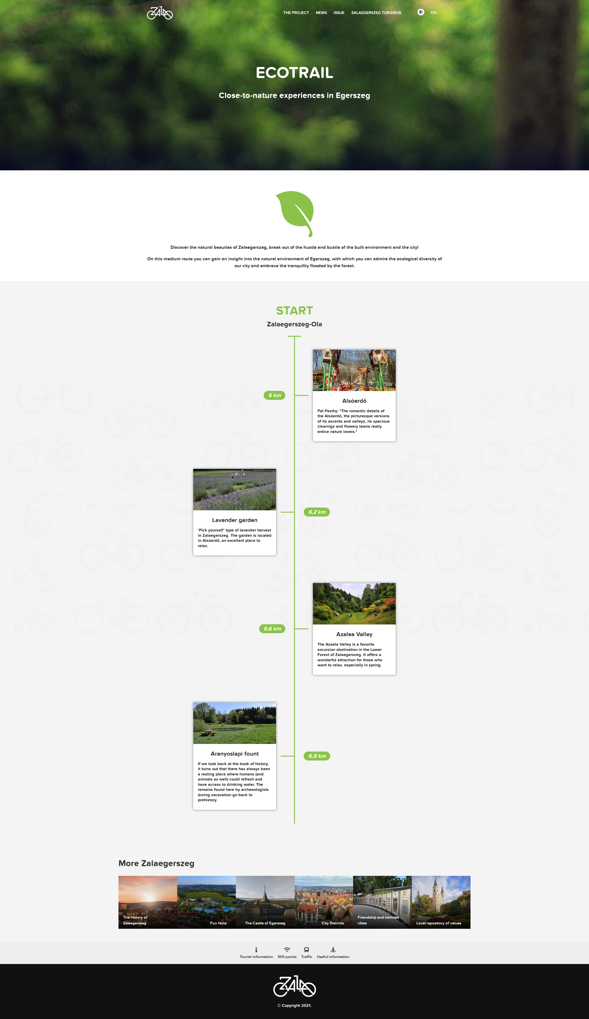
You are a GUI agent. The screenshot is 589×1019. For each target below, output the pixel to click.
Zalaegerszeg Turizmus (376, 13)
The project (296, 13)
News (321, 13)
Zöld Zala (160, 13)
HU (434, 12)
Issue (339, 13)
